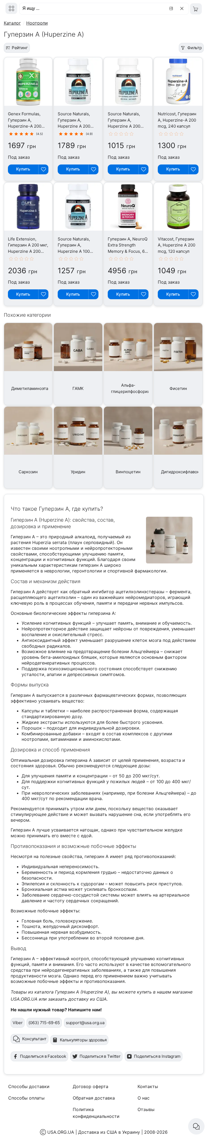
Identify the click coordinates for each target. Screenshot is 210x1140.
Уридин (78, 471)
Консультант (34, 1038)
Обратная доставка (94, 1098)
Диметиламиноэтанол (33, 388)
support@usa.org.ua (85, 1022)
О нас (144, 1098)
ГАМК (78, 388)
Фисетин (178, 388)
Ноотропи (37, 23)
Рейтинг (20, 47)
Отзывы (146, 1109)
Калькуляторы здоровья (83, 1039)
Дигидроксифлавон (180, 471)
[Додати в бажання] (43, 169)
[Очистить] (183, 8)
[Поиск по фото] (172, 8)
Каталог (12, 23)
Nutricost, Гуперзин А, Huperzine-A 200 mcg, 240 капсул (177, 120)
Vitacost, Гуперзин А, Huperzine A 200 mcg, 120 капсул (176, 245)
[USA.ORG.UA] (11, 8)
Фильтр (194, 47)
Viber (18, 1022)
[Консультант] (196, 1126)
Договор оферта (90, 1086)
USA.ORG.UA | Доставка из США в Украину (93, 1132)
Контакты (148, 1086)
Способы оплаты (26, 1098)
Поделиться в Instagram (157, 1056)
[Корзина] (196, 9)
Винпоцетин (128, 471)
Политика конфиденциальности (96, 1113)
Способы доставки (28, 1086)
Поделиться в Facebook (43, 1056)
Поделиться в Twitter (100, 1056)
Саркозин (28, 471)
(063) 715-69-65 (44, 1022)
